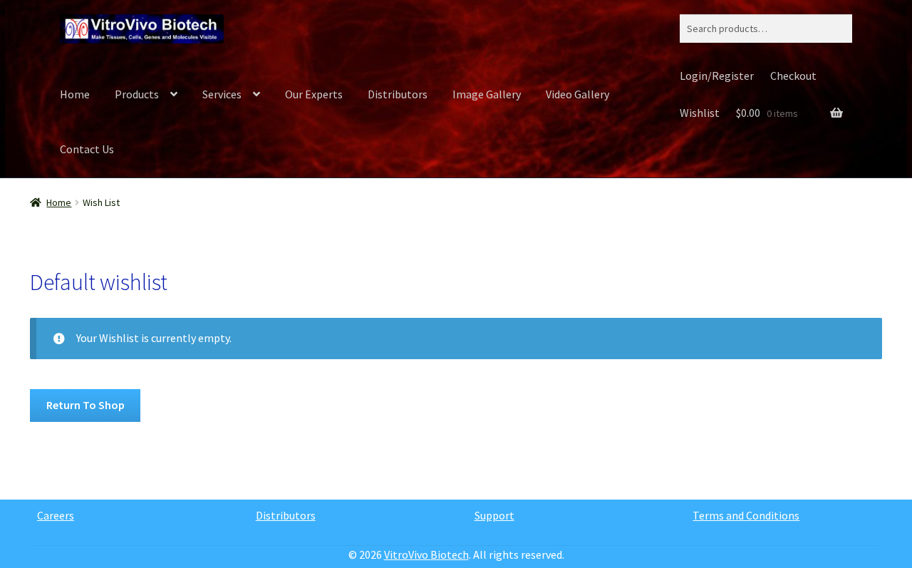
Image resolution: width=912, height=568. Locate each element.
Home (75, 94)
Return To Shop (85, 405)
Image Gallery (486, 94)
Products (137, 94)
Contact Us (87, 149)
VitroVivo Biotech (426, 554)
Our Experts (314, 94)
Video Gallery (577, 94)
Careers (55, 515)
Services (222, 94)
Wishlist (700, 112)
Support (494, 515)
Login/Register (717, 75)
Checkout (793, 75)
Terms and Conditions (746, 515)
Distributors (398, 94)
